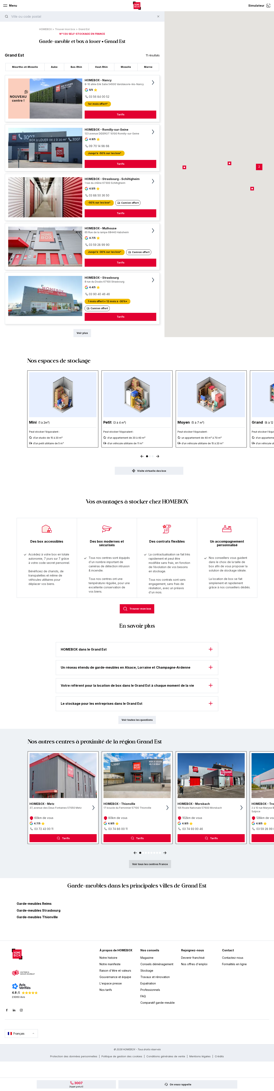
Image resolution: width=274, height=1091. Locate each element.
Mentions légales (200, 1056)
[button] (259, 167)
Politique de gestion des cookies (121, 1056)
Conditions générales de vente (165, 1056)
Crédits (219, 1056)
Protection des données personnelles (73, 1056)
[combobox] (81, 16)
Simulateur (256, 5)
